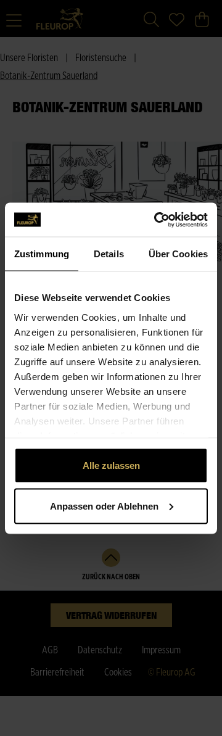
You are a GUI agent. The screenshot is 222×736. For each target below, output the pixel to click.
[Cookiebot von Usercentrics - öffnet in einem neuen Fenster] (156, 220)
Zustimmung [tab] (41, 254)
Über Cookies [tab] (178, 254)
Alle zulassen (111, 465)
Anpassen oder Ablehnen (104, 505)
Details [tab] (109, 254)
